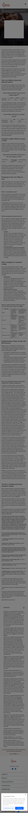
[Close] (25, 794)
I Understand (19, 808)
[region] (14, 802)
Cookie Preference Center (8, 808)
